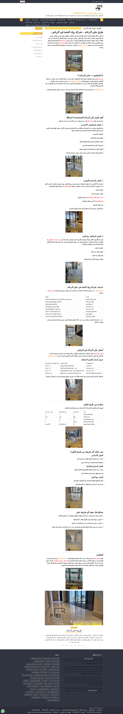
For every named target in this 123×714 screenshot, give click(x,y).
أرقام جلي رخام (55, 658)
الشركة (101, 320)
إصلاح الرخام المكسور (38, 661)
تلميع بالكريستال (67, 186)
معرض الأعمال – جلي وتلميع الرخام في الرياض (53, 19)
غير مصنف (40, 56)
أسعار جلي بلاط (46, 658)
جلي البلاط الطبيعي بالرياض (46, 686)
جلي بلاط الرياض (28, 694)
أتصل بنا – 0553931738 (48, 22)
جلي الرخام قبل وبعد (44, 694)
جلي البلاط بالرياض (55, 689)
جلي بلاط (72, 22)
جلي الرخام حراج (30, 691)
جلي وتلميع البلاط (38, 50)
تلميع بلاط (26, 680)
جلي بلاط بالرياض (55, 697)
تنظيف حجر (40, 37)
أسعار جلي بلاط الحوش (36, 658)
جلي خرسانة (39, 43)
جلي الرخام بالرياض (40, 691)
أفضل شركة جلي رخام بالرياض (52, 661)
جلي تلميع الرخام (45, 697)
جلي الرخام (35, 19)
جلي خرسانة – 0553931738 (32, 22)
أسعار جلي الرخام (98, 353)
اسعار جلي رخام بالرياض (32, 669)
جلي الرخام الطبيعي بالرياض (53, 691)
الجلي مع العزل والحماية (60, 560)
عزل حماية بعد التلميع (54, 239)
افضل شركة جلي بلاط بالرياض (40, 675)
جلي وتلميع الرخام (36, 697)
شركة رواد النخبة (83, 45)
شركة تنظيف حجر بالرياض (53, 700)
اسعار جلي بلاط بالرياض (54, 669)
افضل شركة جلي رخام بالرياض (52, 677)
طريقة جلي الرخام (74, 630)
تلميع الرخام (44, 680)
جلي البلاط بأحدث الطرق (33, 686)
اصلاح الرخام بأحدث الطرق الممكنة (39, 672)
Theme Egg (96, 708)
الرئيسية (27, 19)
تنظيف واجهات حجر (38, 683)
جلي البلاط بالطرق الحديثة (43, 689)
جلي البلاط (56, 686)
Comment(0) (81, 645)
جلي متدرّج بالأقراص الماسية (95, 197)
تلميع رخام (56, 683)
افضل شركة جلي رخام (27, 675)
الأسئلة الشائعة (93, 19)
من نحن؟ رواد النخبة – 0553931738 (77, 19)
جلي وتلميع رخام (74, 627)
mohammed (74, 645)
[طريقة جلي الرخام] (74, 608)
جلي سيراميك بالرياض (37, 46)
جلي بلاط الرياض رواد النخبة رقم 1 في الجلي (37, 25)
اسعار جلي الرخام (45, 666)
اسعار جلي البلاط (55, 666)
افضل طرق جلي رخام (54, 680)
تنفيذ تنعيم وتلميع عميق (74, 81)
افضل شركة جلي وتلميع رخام (37, 677)
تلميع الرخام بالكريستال (35, 680)
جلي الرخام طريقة (55, 694)
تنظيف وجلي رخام (27, 683)
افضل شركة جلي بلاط (54, 675)
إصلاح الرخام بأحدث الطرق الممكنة (51, 664)
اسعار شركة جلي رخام (54, 672)
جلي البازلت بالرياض (38, 40)
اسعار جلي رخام (43, 669)
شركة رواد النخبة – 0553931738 (88, 13)
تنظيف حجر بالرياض (62, 22)
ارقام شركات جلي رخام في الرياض (34, 664)
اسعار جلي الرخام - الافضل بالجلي (32, 666)
